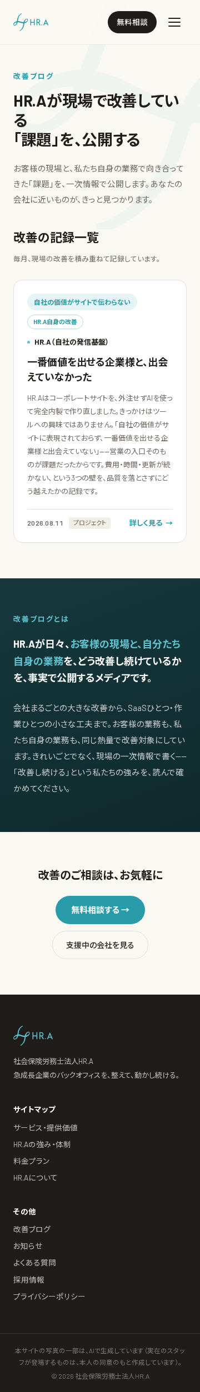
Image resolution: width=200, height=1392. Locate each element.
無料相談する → (100, 910)
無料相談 (132, 22)
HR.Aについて (35, 1177)
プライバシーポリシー (49, 1296)
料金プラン (31, 1161)
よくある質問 (34, 1262)
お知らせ (28, 1245)
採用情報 (28, 1279)
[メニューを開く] (174, 22)
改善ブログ (32, 1229)
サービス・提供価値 (45, 1127)
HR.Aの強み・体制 (42, 1144)
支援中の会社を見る (100, 945)
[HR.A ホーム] (30, 22)
